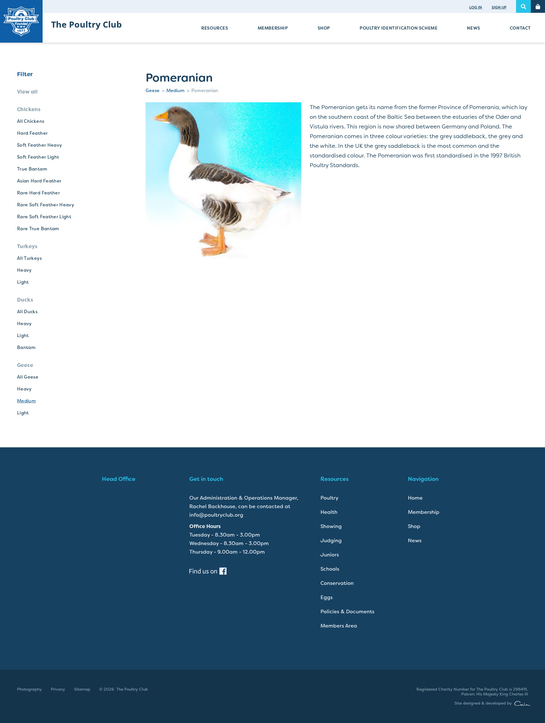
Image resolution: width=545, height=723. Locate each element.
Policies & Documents (347, 611)
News (473, 28)
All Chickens (30, 121)
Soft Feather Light (38, 157)
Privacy (58, 689)
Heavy (24, 270)
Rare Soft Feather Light (44, 217)
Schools (329, 569)
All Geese (27, 377)
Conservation (337, 583)
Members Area (338, 625)
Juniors (329, 554)
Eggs (326, 597)
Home (415, 498)
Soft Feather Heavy (39, 145)
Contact (520, 28)
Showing (331, 526)
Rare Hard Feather (38, 193)
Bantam (26, 347)
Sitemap (82, 689)
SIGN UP (499, 7)
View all (27, 92)
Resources (214, 28)
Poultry (329, 498)
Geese (153, 91)
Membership (273, 28)
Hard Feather (32, 133)
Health (329, 512)
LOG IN (475, 7)
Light (23, 282)
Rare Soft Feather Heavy (45, 205)
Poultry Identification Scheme (398, 28)
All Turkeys (29, 258)
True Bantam (32, 169)
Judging (331, 540)
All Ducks (27, 312)
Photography (29, 689)
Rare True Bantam (38, 229)
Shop (324, 28)
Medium (26, 401)
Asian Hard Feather (39, 181)
